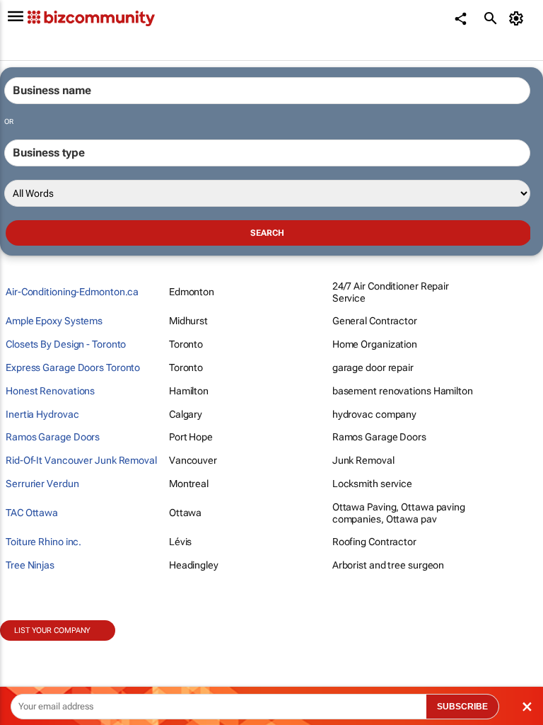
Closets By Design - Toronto (66, 344)
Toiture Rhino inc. (43, 541)
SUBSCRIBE (462, 707)
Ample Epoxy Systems (54, 320)
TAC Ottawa (32, 512)
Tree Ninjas (30, 565)
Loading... (27, 648)
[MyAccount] (519, 18)
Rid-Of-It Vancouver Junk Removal (81, 460)
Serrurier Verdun (42, 483)
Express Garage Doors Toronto (73, 367)
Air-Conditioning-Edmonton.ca (72, 291)
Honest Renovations (50, 390)
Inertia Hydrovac (42, 414)
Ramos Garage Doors (53, 437)
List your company (52, 630)
